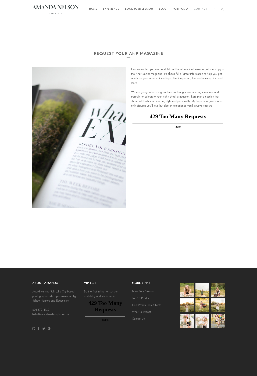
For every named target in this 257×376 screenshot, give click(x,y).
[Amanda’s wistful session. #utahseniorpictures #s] (218, 305)
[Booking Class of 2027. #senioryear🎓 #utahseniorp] (187, 290)
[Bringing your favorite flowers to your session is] (202, 305)
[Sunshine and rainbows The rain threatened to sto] (202, 290)
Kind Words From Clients (146, 305)
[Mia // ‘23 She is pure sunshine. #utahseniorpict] (218, 290)
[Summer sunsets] (187, 305)
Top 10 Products (142, 298)
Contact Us (138, 319)
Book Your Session (143, 291)
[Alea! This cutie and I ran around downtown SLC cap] (218, 320)
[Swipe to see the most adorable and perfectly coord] (202, 320)
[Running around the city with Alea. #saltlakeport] (187, 320)
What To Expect (141, 312)
